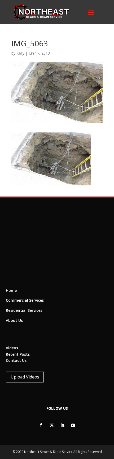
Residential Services (24, 310)
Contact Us (16, 360)
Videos (12, 347)
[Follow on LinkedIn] (62, 425)
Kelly (20, 53)
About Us (14, 320)
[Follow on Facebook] (41, 425)
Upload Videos (25, 377)
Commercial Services (25, 300)
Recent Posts (18, 354)
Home (11, 290)
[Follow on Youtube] (73, 425)
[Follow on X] (51, 425)
